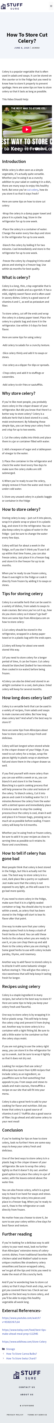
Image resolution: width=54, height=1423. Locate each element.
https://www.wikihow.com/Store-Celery (24, 1341)
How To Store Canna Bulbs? (21, 1353)
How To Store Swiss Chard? (21, 1358)
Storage (10, 1349)
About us (27, 1394)
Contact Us (27, 1387)
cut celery (32, 189)
